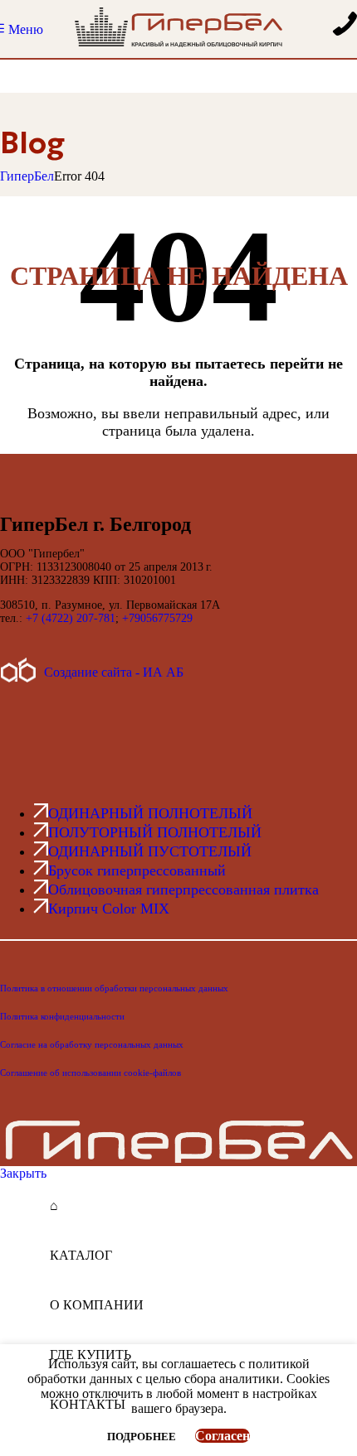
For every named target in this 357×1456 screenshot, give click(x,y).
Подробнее (142, 1436)
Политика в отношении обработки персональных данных (114, 988)
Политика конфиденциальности (62, 1016)
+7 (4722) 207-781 (70, 618)
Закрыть (23, 1173)
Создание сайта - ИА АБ (113, 672)
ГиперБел (27, 176)
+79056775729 (157, 618)
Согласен (222, 1436)
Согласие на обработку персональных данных (91, 1044)
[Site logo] (178, 47)
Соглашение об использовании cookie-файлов (90, 1073)
